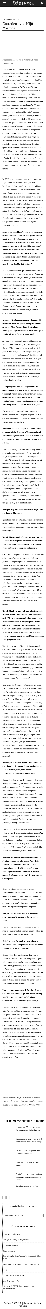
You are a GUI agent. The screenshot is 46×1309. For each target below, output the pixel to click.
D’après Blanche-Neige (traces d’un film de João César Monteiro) (22, 1257)
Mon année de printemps (11, 1234)
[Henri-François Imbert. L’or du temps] (8, 1165)
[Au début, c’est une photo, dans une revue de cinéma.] (8, 1153)
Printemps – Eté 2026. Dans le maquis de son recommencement (18, 1287)
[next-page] (7, 1197)
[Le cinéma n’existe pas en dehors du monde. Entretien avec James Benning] (8, 1177)
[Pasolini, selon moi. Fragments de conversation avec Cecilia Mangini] (8, 1141)
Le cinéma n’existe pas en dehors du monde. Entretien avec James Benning (29, 1177)
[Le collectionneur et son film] (8, 1188)
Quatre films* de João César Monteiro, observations (21, 1264)
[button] (4, 3)
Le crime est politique (10, 1245)
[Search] (42, 3)
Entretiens (18, 19)
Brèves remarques (9, 1251)
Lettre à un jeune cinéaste (11, 1281)
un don (23, 1305)
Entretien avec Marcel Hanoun (13, 1275)
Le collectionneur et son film (27, 1186)
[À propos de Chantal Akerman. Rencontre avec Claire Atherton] (8, 1130)
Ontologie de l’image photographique (16, 1240)
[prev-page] (4, 1197)
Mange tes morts (8, 1270)
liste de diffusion (32, 1303)
